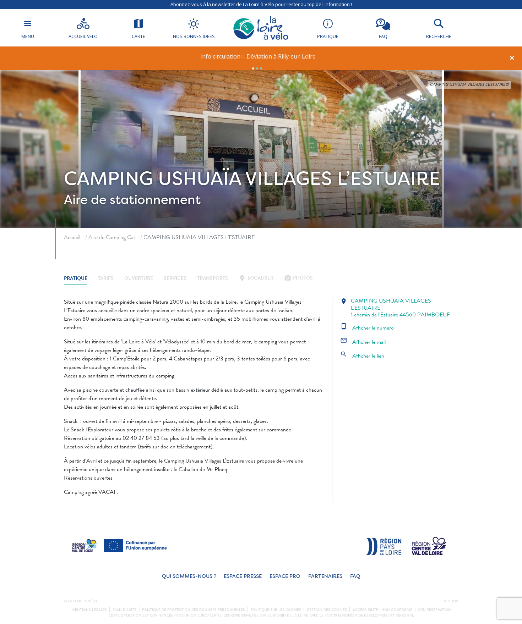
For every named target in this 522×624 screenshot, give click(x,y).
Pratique (75, 279)
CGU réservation (434, 610)
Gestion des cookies (327, 610)
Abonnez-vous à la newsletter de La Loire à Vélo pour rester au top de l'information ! (261, 4)
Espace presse (243, 576)
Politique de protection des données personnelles (193, 610)
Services (175, 279)
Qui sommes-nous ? (189, 576)
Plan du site (124, 610)
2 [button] (257, 68)
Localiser (256, 279)
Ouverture (138, 279)
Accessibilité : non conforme (382, 610)
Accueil (72, 237)
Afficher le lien (362, 356)
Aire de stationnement (132, 200)
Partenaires (325, 576)
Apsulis (451, 601)
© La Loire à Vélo (80, 601)
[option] (258, 56)
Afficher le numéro (367, 328)
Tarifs (106, 279)
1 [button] (253, 68)
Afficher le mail (363, 342)
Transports (212, 279)
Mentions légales (89, 610)
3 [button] (261, 68)
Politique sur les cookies (276, 610)
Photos (298, 279)
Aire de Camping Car (111, 237)
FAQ (355, 576)
